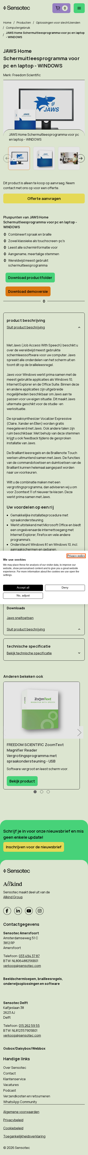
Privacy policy (76, 555)
